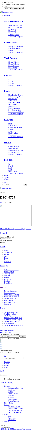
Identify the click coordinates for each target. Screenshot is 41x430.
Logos (6, 260)
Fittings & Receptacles (15, 46)
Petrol (10, 164)
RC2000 (11, 83)
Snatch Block (12, 99)
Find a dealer (8, 300)
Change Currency (17, 8)
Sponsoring (8, 252)
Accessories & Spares (15, 37)
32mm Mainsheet (14, 62)
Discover (3, 308)
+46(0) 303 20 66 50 (7, 229)
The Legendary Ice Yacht (12, 321)
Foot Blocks (12, 104)
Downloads (12, 420)
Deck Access (12, 171)
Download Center (10, 302)
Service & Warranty (10, 298)
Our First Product (10, 314)
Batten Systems (13, 35)
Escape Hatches (13, 152)
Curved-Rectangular (15, 127)
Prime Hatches (13, 148)
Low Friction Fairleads (16, 112)
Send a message (5, 332)
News (6, 250)
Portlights (7, 279)
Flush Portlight (13, 133)
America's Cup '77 (10, 323)
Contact (3, 233)
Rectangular (12, 125)
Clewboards (12, 33)
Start (1, 202)
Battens (10, 50)
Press (6, 258)
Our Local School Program (13, 320)
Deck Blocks (12, 106)
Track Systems (9, 273)
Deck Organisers (14, 108)
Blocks (6, 277)
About (6, 179)
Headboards (12, 31)
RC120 (10, 81)
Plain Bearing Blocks (15, 95)
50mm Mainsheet (14, 64)
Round (10, 131)
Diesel (10, 166)
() (5, 182)
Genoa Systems (13, 66)
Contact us (7, 262)
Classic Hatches (13, 147)
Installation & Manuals (11, 296)
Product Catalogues (10, 291)
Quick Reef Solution (15, 27)
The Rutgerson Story (11, 312)
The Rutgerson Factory (12, 316)
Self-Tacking (12, 68)
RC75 (10, 79)
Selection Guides (9, 293)
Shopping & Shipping (11, 295)
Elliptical (11, 129)
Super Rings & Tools (15, 25)
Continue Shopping (6, 382)
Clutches (7, 275)
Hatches (7, 281)
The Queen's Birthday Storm (13, 325)
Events (6, 254)
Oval (10, 124)
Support (6, 177)
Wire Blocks (12, 101)
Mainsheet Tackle (14, 102)
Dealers (6, 175)
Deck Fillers (8, 283)
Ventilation (12, 135)
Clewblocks (12, 29)
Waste (10, 168)
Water (10, 170)
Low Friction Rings (14, 110)
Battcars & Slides (14, 48)
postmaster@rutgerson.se (22, 229)
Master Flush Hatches (15, 150)
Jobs (5, 256)
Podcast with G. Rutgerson (13, 318)
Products (7, 15)
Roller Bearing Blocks (15, 97)
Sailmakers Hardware (11, 270)
